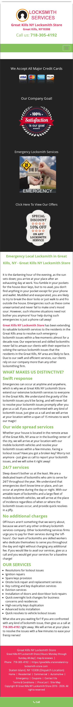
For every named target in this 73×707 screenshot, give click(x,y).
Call (37, 702)
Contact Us (51, 678)
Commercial (40, 674)
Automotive (56, 674)
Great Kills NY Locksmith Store (23, 325)
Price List (43, 682)
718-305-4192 (43, 35)
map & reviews (45, 658)
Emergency (22, 678)
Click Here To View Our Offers (37, 204)
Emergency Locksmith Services (36, 152)
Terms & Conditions (23, 682)
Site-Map (55, 682)
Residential (25, 674)
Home (12, 674)
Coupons (36, 678)
